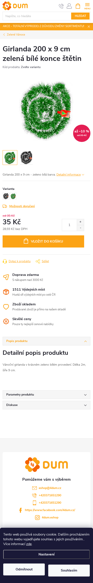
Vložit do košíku (47, 241)
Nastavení (46, 554)
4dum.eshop (50, 517)
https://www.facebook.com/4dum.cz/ (50, 510)
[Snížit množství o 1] (80, 228)
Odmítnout (24, 569)
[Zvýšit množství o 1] (80, 222)
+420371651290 (50, 495)
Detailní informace (68, 175)
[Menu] (87, 5)
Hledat (80, 16)
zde (29, 544)
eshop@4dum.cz (50, 488)
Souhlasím (69, 570)
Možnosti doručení (22, 206)
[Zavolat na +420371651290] (61, 6)
